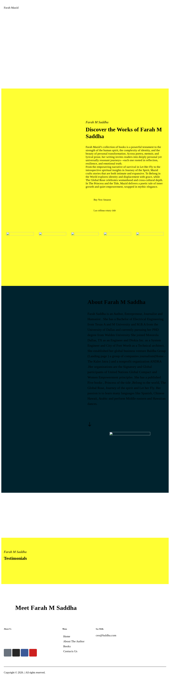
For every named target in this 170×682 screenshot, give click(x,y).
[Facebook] (24, 653)
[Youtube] (33, 653)
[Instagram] (16, 653)
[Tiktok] (7, 653)
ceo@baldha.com (106, 635)
